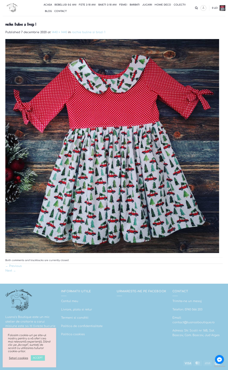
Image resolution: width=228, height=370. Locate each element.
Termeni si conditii (75, 317)
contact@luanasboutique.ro (193, 322)
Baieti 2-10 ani (107, 5)
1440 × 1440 (59, 32)
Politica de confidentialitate (82, 326)
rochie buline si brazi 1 (88, 32)
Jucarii (147, 5)
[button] (203, 8)
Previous (13, 266)
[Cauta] (196, 8)
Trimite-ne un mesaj (187, 301)
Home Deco (163, 5)
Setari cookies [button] (18, 358)
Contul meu (69, 301)
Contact (60, 11)
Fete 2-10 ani (87, 5)
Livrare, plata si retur (76, 309)
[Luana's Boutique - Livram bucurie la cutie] (20, 8)
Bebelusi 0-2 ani (65, 5)
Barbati (135, 5)
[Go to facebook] (219, 359)
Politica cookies (73, 334)
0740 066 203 (193, 309)
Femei (123, 5)
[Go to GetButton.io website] (219, 366)
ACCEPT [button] (38, 358)
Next (10, 270)
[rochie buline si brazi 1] (112, 145)
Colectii (180, 5)
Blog (48, 11)
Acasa (48, 5)
